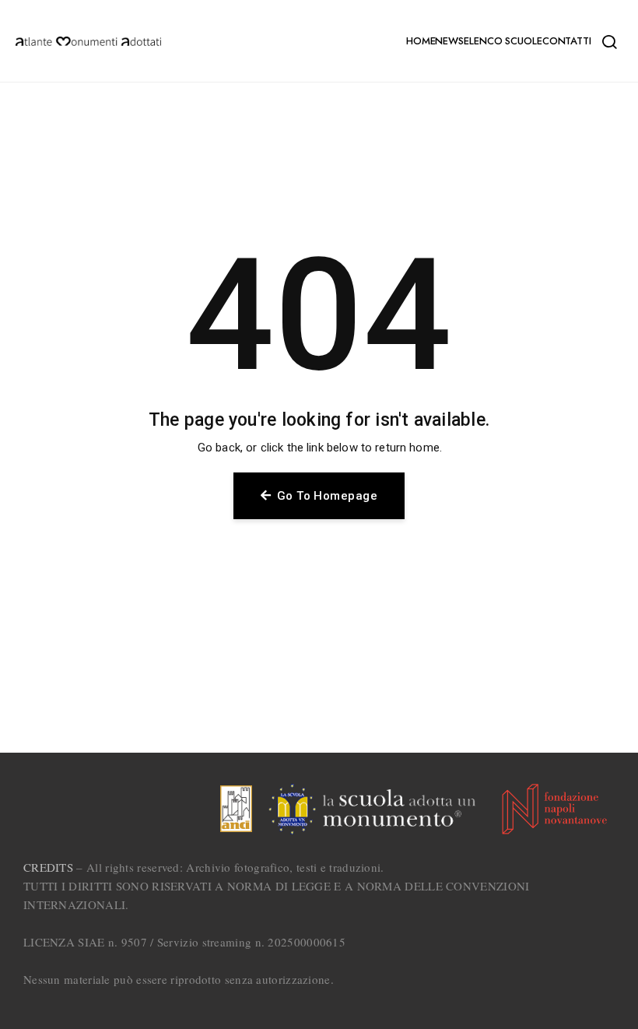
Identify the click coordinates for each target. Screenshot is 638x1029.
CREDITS (48, 867)
